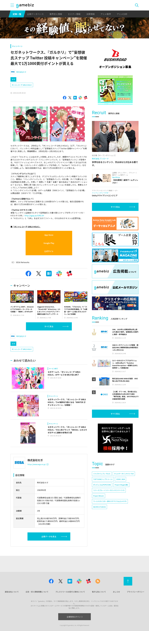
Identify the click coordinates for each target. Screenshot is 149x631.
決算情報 (90, 13)
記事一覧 (17, 13)
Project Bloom (98, 496)
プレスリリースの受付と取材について (70, 591)
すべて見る (48, 326)
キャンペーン (17, 46)
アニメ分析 (122, 13)
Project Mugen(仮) (121, 485)
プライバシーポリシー (135, 591)
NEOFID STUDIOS (99, 507)
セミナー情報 (74, 13)
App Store (48, 234)
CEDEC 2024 (120, 479)
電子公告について (99, 591)
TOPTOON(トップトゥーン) (102, 479)
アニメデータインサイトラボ (124, 474)
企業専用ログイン (74, 617)
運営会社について (12, 591)
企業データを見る (48, 536)
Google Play (49, 243)
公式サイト (49, 251)
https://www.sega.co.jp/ (36, 464)
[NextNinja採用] (115, 438)
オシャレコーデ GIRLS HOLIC (22, 85)
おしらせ (116, 591)
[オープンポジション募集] (115, 58)
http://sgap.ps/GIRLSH (34, 215)
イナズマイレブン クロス (101, 474)
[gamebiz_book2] (115, 90)
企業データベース (35, 13)
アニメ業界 (105, 13)
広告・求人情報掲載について (37, 591)
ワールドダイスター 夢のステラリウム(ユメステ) (110, 501)
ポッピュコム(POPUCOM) (102, 485)
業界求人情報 (55, 13)
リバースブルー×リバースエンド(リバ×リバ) (108, 490)
